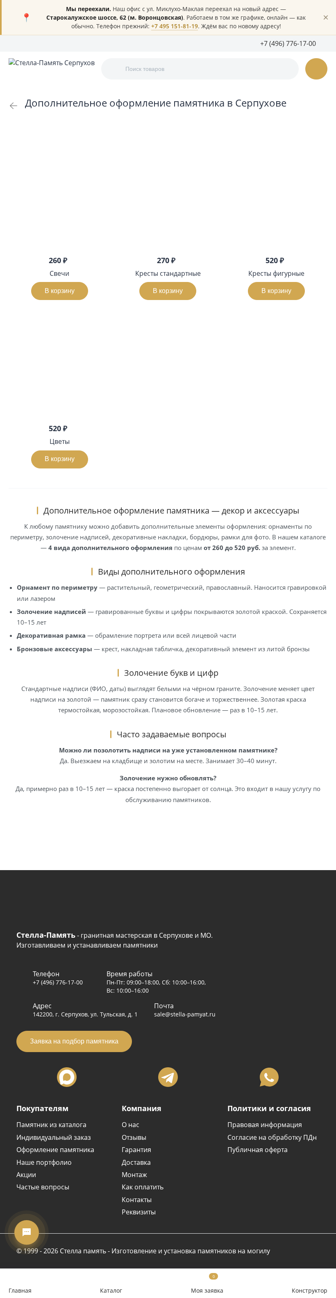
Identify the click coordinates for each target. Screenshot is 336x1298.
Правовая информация (264, 1124)
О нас (130, 1124)
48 (323, 129)
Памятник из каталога (51, 1124)
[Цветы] (60, 364)
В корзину (60, 290)
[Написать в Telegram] (168, 1077)
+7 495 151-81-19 (174, 26)
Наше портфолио (44, 1162)
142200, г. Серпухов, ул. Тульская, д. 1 (85, 1014)
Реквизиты (139, 1211)
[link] (13, 106)
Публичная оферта (257, 1149)
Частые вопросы (42, 1186)
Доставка (136, 1162)
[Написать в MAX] (67, 1077)
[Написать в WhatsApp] (269, 1077)
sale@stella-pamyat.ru (185, 1014)
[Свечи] (60, 196)
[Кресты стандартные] (168, 196)
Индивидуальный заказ (53, 1137)
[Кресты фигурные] (276, 196)
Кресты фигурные (276, 273)
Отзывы (134, 1137)
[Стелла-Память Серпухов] (52, 69)
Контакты (137, 1199)
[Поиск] (114, 68)
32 (314, 129)
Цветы (60, 441)
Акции (26, 1174)
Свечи (59, 273)
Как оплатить (142, 1186)
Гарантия (136, 1149)
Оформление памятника (55, 1149)
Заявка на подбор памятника (74, 1041)
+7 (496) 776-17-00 (58, 982)
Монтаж (134, 1174)
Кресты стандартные (168, 273)
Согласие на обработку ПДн (272, 1137)
